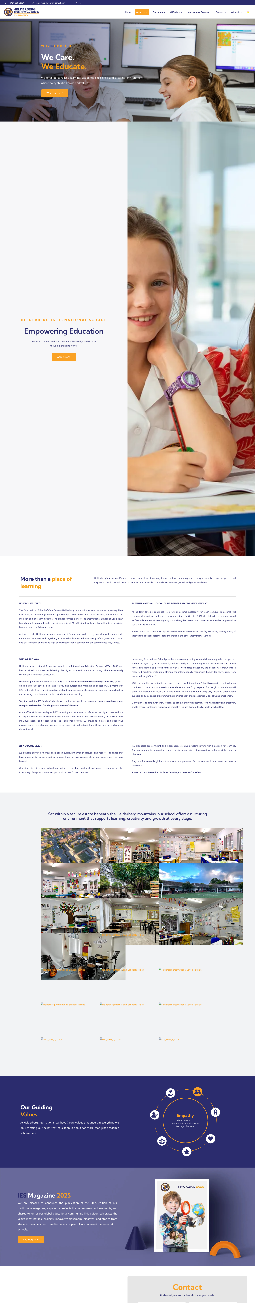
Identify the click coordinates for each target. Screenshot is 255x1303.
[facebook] (76, 2)
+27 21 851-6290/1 (16, 3)
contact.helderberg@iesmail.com (50, 3)
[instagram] (80, 2)
